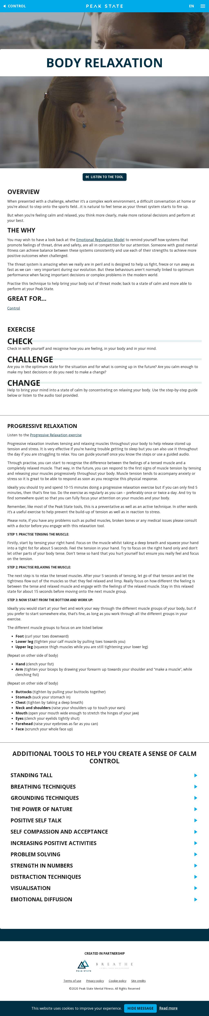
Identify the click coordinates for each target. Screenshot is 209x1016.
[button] (14, 6)
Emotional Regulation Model (100, 239)
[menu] (203, 6)
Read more (168, 1008)
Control (13, 308)
